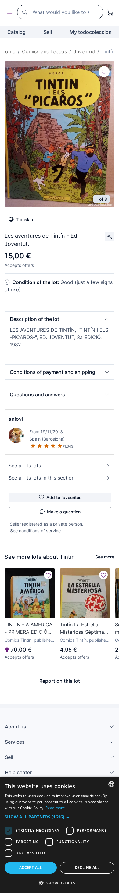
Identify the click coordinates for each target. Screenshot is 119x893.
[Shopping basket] (110, 12)
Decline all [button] (87, 867)
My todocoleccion (91, 32)
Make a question (64, 511)
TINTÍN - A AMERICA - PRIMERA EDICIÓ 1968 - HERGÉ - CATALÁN (28, 629)
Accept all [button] (30, 867)
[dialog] (59, 835)
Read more (55, 807)
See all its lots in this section (41, 478)
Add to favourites (63, 497)
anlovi (16, 419)
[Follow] (104, 71)
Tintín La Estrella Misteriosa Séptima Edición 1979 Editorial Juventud (85, 629)
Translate (25, 219)
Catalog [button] (16, 32)
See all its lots (25, 465)
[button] (59, 319)
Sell (48, 32)
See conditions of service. (36, 530)
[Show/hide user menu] (8, 12)
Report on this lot (59, 681)
